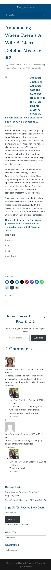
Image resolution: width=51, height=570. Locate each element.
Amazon (9, 240)
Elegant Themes (26, 563)
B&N (7, 245)
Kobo (7, 250)
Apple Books (11, 256)
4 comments (36, 68)
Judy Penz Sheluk (14, 64)
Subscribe (38, 337)
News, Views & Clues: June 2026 (19, 500)
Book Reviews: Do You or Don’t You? (22, 492)
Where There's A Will (20, 68)
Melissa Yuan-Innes (14, 369)
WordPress (27, 566)
